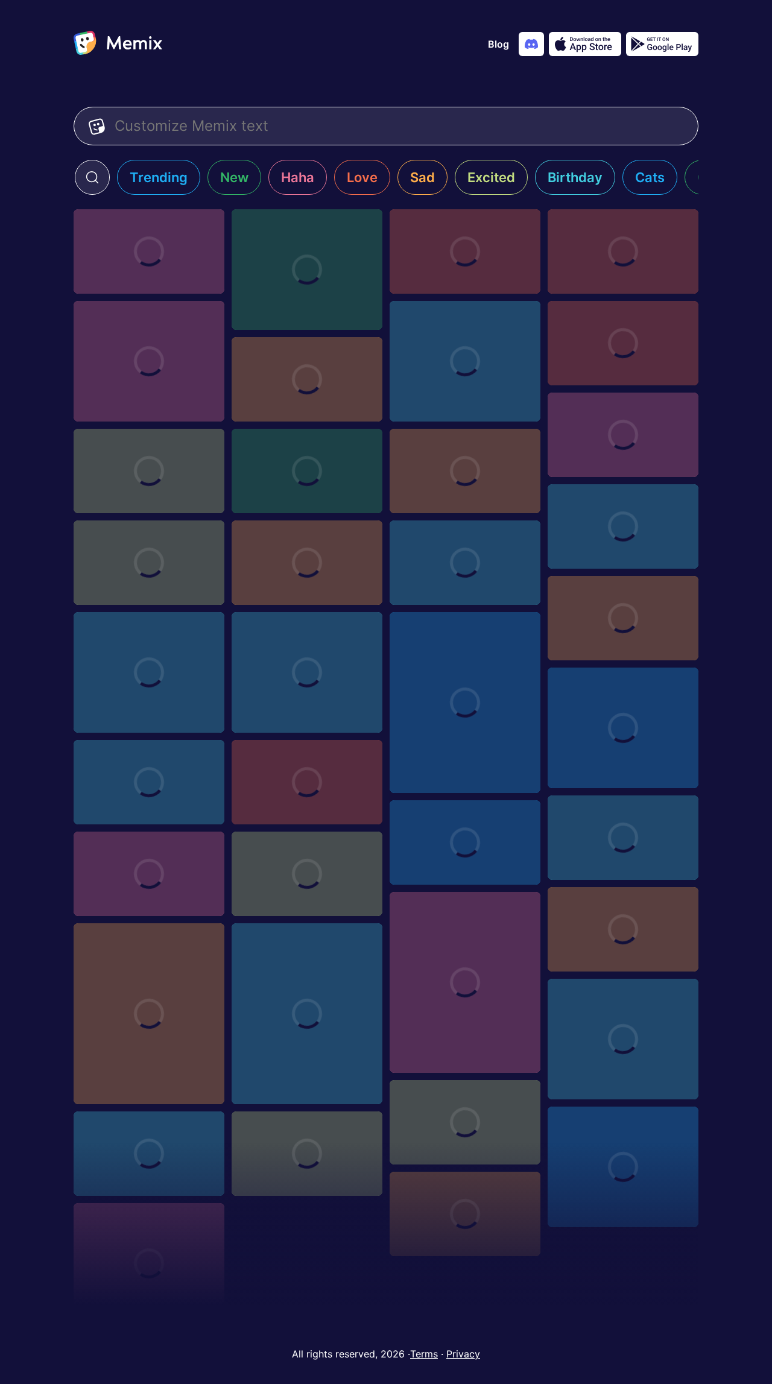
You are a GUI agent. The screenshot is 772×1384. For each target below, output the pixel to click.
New (234, 177)
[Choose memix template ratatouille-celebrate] (149, 874)
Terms (424, 1354)
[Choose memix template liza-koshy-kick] (623, 343)
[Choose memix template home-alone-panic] (149, 251)
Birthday (575, 177)
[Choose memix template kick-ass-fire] (623, 837)
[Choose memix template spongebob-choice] (623, 1167)
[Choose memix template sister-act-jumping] (465, 1214)
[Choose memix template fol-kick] (465, 471)
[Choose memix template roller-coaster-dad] (307, 269)
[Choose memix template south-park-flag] (307, 1153)
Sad (422, 177)
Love (362, 177)
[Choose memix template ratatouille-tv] (465, 842)
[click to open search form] (92, 177)
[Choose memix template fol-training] (623, 526)
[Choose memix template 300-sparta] (307, 562)
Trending (159, 177)
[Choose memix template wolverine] (149, 1013)
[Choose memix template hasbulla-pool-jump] (307, 672)
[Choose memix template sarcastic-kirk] (149, 1263)
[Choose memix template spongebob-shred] (465, 1122)
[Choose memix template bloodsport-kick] (623, 435)
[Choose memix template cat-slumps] (465, 982)
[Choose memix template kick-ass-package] (307, 782)
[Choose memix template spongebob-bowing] (149, 1153)
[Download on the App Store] (585, 44)
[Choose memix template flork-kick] (149, 672)
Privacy (463, 1354)
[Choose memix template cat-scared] (465, 702)
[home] (118, 44)
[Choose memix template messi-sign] (149, 562)
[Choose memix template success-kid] (465, 361)
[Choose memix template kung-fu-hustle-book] (623, 929)
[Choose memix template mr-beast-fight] (149, 782)
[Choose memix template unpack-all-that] (307, 1013)
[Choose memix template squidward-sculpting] (623, 1039)
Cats (650, 177)
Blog (498, 44)
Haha (297, 177)
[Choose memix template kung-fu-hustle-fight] (623, 618)
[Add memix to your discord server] (531, 44)
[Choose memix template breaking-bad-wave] (623, 251)
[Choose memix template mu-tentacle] (465, 251)
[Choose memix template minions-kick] (307, 379)
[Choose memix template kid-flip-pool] (149, 361)
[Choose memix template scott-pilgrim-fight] (149, 471)
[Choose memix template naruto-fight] (307, 471)
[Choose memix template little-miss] (623, 728)
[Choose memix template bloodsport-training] (465, 562)
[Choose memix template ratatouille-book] (307, 874)
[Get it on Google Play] (662, 44)
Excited (491, 177)
